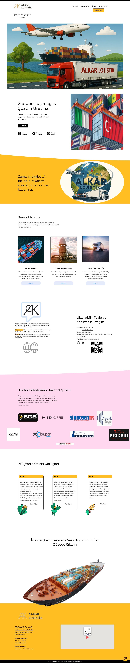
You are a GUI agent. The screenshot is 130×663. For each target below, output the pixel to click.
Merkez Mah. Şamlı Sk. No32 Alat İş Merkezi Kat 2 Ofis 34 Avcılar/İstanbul (24, 632)
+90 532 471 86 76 (87, 327)
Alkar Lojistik (64, 661)
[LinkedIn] (83, 342)
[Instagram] (78, 342)
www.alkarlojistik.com (92, 339)
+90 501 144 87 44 (87, 330)
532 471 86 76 (22, 640)
